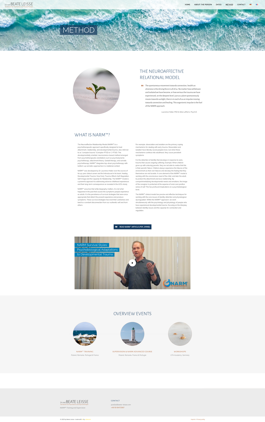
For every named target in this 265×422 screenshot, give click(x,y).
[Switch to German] (251, 4)
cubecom (88, 419)
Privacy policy (201, 419)
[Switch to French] (257, 4)
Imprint (193, 419)
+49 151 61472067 (117, 407)
